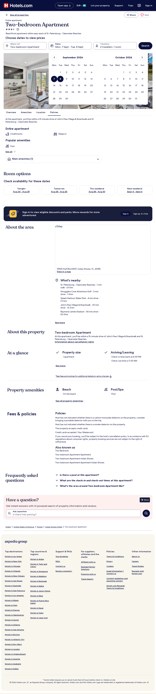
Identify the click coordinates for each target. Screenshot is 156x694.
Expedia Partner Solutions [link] (88, 568)
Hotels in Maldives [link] (38, 576)
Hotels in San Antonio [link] (14, 630)
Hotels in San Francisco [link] (15, 590)
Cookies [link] (110, 566)
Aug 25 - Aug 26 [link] (59, 191)
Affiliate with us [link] (88, 562)
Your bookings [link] (62, 556)
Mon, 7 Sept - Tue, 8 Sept (69, 47)
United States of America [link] (24, 527)
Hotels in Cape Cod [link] (39, 618)
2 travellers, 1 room (110, 47)
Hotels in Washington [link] (14, 615)
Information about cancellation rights (74, 341)
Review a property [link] (64, 571)
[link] (145, 15)
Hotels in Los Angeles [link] (14, 595)
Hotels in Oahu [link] (36, 613)
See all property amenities (69, 400)
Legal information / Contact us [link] (115, 572)
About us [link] (136, 556)
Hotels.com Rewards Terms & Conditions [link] (115, 587)
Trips (130, 5)
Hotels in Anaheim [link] (13, 664)
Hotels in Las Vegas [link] (13, 556)
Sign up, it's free (140, 214)
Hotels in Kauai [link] (36, 608)
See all (8, 151)
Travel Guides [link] (138, 566)
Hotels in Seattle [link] (12, 659)
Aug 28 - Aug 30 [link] (97, 191)
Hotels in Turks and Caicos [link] (38, 565)
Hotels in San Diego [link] (13, 581)
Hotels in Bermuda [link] (38, 581)
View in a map (64, 271)
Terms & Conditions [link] (115, 556)
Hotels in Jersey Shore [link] (40, 591)
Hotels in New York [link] (13, 561)
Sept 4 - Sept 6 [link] (134, 191)
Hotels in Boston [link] (12, 634)
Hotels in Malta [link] (37, 586)
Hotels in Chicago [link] (12, 566)
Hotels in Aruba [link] (37, 559)
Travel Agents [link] (87, 579)
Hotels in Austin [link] (12, 620)
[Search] (146, 513)
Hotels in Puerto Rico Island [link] (39, 602)
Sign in (148, 5)
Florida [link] (40, 527)
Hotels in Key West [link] (13, 644)
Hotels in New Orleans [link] (15, 576)
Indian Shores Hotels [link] (53, 527)
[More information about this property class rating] (17, 29)
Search (145, 45)
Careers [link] (135, 561)
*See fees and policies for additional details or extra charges (82, 376)
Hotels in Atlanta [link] (12, 625)
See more (60, 322)
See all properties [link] (19, 15)
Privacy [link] (109, 561)
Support (119, 5)
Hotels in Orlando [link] (12, 571)
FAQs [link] (58, 561)
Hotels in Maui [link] (36, 596)
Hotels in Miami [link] (12, 600)
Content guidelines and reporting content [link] (117, 579)
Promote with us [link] (88, 574)
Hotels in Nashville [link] (13, 586)
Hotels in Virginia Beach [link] (15, 654)
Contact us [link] (60, 566)
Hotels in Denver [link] (12, 610)
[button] (60, 72)
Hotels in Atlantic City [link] (14, 639)
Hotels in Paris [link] (11, 605)
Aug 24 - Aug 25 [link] (21, 191)
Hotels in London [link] (12, 649)
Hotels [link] (8, 527)
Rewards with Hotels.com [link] (138, 572)
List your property (100, 5)
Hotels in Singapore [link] (39, 571)
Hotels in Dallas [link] (12, 669)
